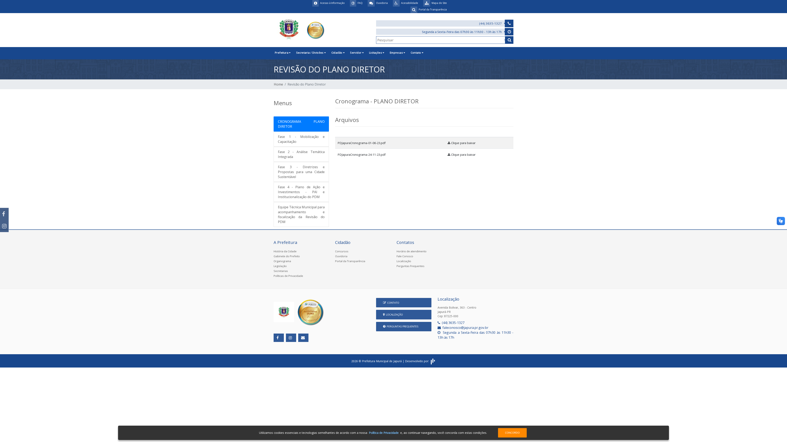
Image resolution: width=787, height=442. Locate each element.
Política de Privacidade (384, 433)
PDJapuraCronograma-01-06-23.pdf (362, 143)
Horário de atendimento (411, 251)
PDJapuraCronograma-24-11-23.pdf (362, 155)
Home (278, 84)
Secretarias (281, 271)
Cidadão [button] (337, 52)
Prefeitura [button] (282, 52)
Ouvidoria (341, 256)
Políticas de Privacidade (288, 276)
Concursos (341, 251)
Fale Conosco (405, 256)
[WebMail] (303, 338)
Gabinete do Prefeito (287, 256)
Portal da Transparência (350, 261)
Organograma (282, 261)
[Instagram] (4, 226)
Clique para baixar (462, 143)
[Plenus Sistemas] (433, 361)
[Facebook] (4, 214)
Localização (404, 261)
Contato (392, 302)
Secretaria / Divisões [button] (310, 52)
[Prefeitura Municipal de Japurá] (300, 29)
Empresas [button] (397, 52)
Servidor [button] (356, 52)
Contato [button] (416, 52)
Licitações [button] (376, 52)
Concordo (512, 432)
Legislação (280, 266)
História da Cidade (285, 251)
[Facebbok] (279, 338)
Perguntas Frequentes (410, 266)
